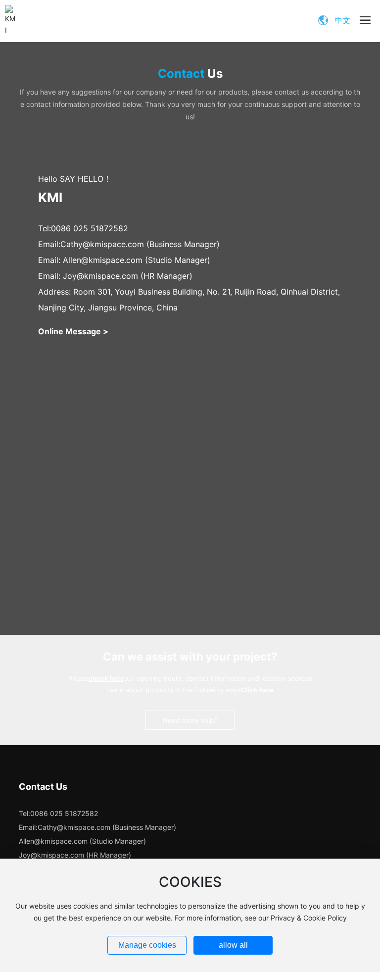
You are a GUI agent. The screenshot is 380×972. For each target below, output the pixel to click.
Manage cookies (147, 945)
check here (106, 678)
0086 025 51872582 (89, 228)
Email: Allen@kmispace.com (90, 260)
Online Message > (73, 331)
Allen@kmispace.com (53, 841)
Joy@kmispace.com (51, 855)
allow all (233, 945)
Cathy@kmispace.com (102, 244)
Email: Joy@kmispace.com (88, 276)
